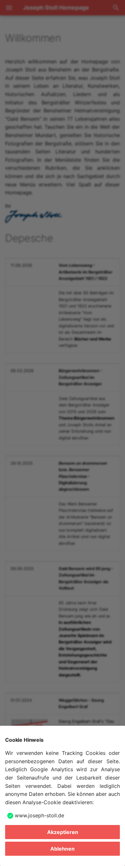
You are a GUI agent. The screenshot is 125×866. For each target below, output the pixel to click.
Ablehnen (62, 849)
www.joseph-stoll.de (39, 815)
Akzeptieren (62, 832)
